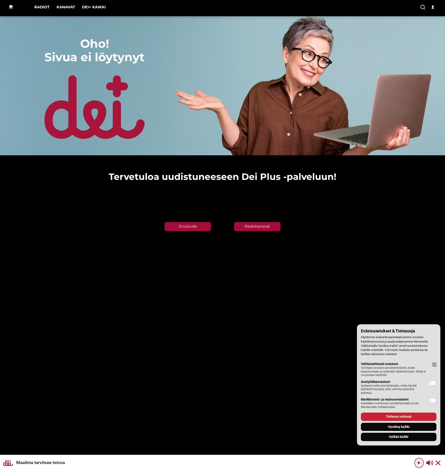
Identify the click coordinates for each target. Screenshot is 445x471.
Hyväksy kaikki (399, 427)
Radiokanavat (257, 226)
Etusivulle (188, 226)
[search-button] (422, 7)
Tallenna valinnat (399, 416)
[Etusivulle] (18, 7)
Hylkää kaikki (398, 437)
